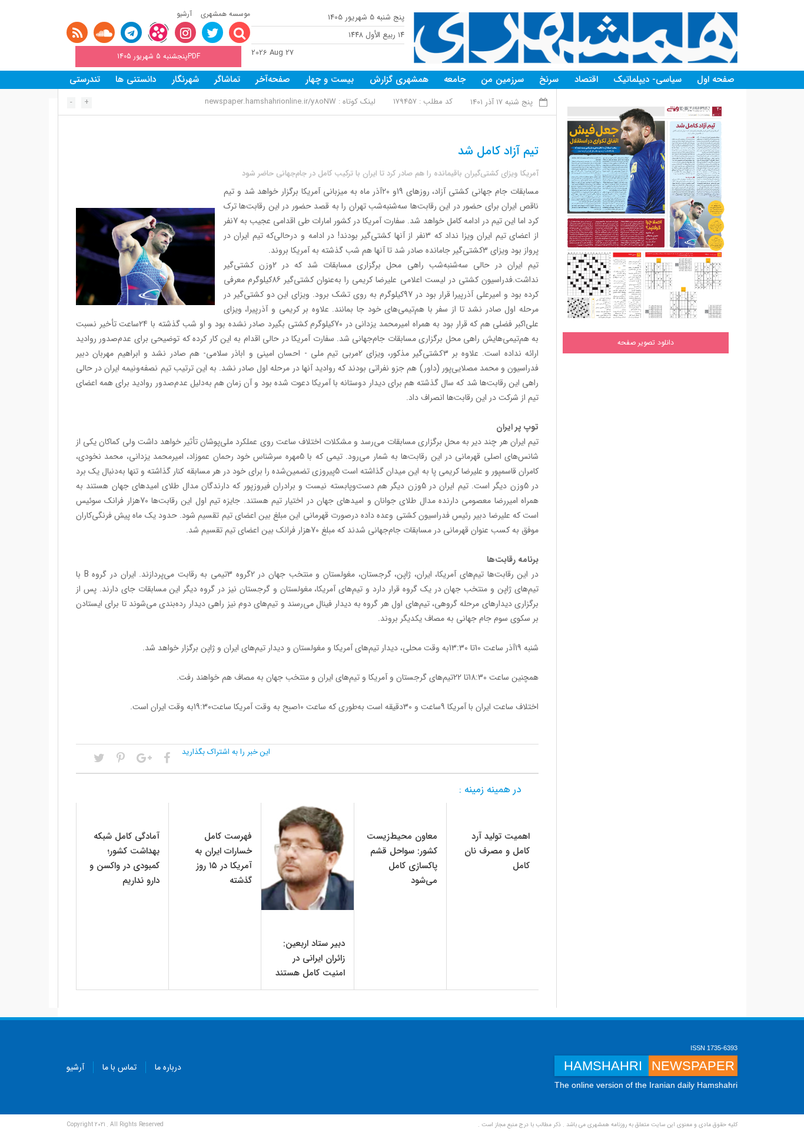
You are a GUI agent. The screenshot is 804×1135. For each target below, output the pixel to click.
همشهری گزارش (399, 79)
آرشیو (184, 13)
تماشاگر (227, 79)
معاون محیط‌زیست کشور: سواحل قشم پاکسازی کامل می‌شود (402, 858)
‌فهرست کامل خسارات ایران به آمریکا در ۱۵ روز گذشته (223, 858)
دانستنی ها (135, 79)
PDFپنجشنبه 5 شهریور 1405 (158, 56)
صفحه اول (716, 79)
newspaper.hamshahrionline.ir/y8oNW (270, 101)
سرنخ (549, 79)
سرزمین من (502, 79)
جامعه (455, 79)
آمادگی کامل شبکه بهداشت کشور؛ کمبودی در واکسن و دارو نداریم (124, 858)
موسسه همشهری (225, 13)
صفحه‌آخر (272, 79)
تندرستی (84, 79)
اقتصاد (586, 79)
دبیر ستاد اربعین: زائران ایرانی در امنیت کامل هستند (310, 958)
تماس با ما (119, 1067)
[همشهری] (575, 38)
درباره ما (168, 1067)
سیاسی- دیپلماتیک (647, 79)
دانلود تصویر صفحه (645, 342)
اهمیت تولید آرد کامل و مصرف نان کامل (497, 851)
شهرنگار (185, 79)
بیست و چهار (329, 79)
